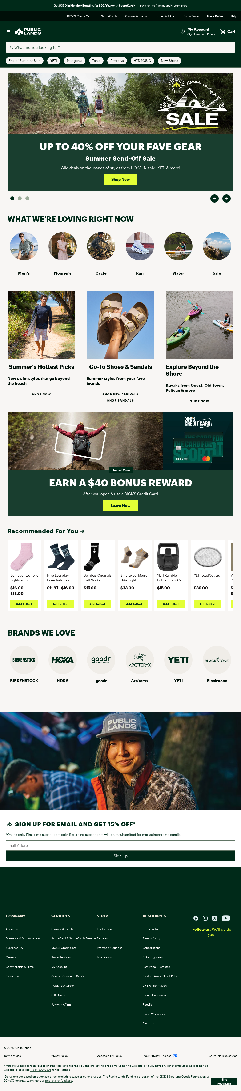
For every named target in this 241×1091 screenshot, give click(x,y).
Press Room (13, 976)
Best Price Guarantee (156, 966)
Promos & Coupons (109, 947)
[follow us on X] (216, 917)
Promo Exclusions (154, 995)
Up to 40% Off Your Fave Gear (121, 146)
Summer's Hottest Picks (41, 366)
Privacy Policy (59, 1055)
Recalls (147, 1004)
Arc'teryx (140, 680)
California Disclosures (223, 1055)
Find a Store (191, 16)
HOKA (62, 680)
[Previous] (214, 198)
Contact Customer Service (68, 976)
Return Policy (151, 938)
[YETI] (178, 672)
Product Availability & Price (160, 976)
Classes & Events (136, 16)
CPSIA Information (155, 985)
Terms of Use (12, 1055)
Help (234, 16)
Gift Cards (58, 995)
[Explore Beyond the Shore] (199, 357)
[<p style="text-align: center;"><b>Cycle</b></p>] (101, 259)
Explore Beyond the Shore (192, 370)
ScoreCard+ (109, 16)
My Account (59, 966)
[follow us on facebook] (197, 917)
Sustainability (14, 947)
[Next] (226, 198)
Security (148, 1023)
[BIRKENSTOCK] (24, 672)
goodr (101, 680)
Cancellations (151, 947)
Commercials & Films (20, 966)
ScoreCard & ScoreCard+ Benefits (73, 938)
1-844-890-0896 (40, 1069)
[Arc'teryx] (140, 672)
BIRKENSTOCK (24, 680)
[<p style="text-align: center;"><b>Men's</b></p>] (24, 259)
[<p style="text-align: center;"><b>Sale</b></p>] (217, 259)
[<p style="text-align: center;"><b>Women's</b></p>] (62, 259)
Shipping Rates (153, 957)
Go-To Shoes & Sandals (120, 366)
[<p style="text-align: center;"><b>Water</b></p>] (178, 259)
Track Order (215, 16)
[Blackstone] (217, 672)
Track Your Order (62, 985)
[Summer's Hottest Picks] (41, 357)
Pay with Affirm (61, 1004)
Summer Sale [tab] (12, 198)
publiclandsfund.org (58, 1080)
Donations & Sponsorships (23, 938)
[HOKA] (62, 672)
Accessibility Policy (109, 1055)
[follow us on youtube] (226, 917)
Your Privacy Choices (157, 1055)
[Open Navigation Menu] (8, 31)
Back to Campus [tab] (20, 198)
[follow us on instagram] (207, 917)
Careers (11, 957)
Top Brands (104, 957)
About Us (12, 928)
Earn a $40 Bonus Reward (120, 482)
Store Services (61, 957)
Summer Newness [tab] (27, 198)
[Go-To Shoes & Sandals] (120, 357)
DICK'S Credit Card (80, 16)
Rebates (102, 938)
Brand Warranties (154, 1013)
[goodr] (101, 672)
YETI (178, 680)
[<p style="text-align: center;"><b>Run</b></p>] (140, 259)
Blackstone (217, 680)
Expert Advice (165, 16)
